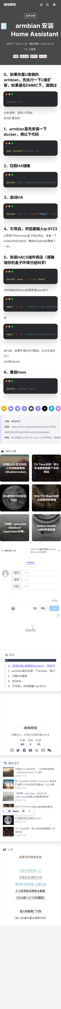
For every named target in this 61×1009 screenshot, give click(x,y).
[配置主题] (23, 811)
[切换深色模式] (30, 811)
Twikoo (49, 644)
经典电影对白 (10, 550)
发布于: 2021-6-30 (17, 43)
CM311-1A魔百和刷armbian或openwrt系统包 (43, 550)
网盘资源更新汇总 (30, 870)
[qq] (17, 408)
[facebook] (38, 408)
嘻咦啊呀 (16, 421)
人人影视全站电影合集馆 (30, 891)
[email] (31, 408)
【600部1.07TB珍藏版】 (30, 897)
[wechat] (11, 408)
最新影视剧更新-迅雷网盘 (30, 884)
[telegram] (51, 408)
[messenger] (58, 408)
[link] (4, 408)
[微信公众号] (49, 750)
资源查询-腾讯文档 (30, 877)
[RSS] (37, 750)
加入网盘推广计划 (30, 911)
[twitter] (44, 408)
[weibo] (24, 408)
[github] (12, 750)
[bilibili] (43, 750)
